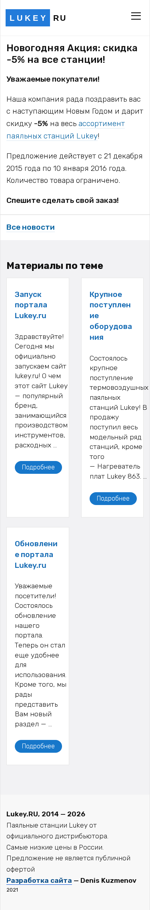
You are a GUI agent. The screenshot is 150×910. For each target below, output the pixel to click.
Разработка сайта (39, 880)
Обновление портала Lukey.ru (36, 554)
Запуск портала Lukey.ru (31, 305)
